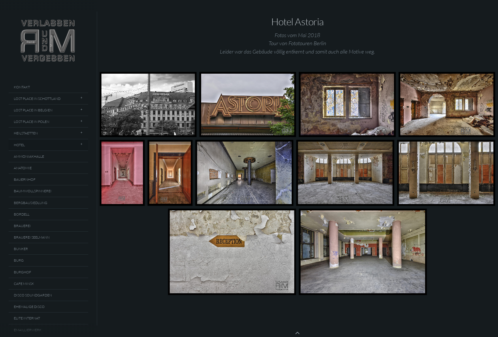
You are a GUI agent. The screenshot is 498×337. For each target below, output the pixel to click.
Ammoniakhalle (29, 156)
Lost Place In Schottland (37, 98)
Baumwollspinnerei (33, 191)
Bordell (21, 214)
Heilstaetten (26, 133)
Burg (19, 260)
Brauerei (22, 226)
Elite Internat (27, 318)
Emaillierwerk (28, 330)
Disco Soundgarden (33, 295)
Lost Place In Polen (31, 121)
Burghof (22, 272)
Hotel (19, 145)
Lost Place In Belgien (33, 110)
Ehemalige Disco (29, 306)
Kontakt (22, 87)
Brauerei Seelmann (32, 237)
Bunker (21, 249)
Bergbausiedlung (30, 203)
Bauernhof (24, 179)
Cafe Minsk (24, 283)
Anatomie (23, 168)
